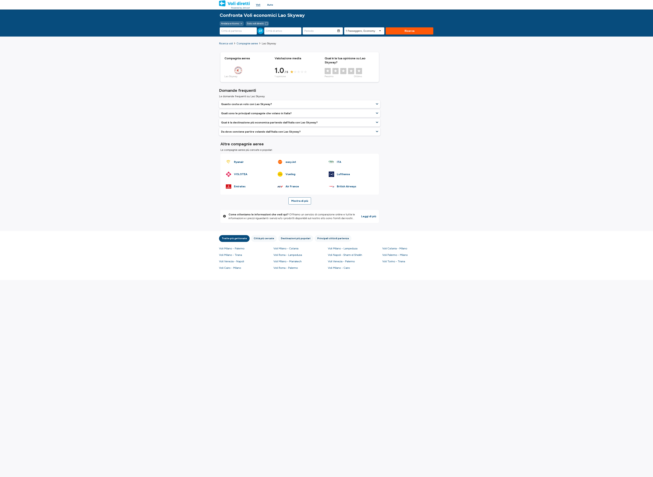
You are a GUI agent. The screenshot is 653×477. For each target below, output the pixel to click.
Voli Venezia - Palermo (341, 261)
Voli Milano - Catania (285, 248)
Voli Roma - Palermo (285, 267)
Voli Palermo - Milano (395, 255)
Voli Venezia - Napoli (231, 261)
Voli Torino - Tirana (393, 261)
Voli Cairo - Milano (230, 267)
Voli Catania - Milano (394, 248)
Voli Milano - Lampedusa (342, 248)
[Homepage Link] (234, 3)
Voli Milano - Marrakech (287, 261)
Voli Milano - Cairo (339, 267)
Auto (270, 4)
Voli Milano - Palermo (232, 248)
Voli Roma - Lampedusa (287, 255)
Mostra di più (299, 200)
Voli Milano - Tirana (230, 255)
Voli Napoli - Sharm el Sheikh (345, 255)
